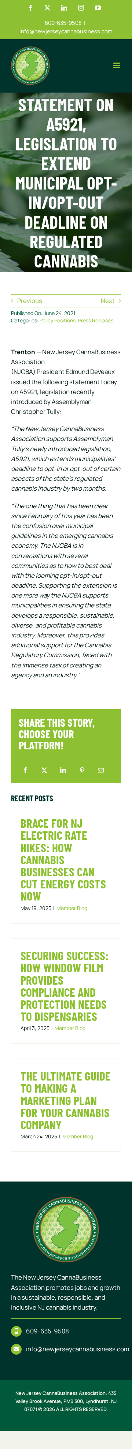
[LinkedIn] (63, 770)
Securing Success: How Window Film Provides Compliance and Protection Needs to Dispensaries (65, 985)
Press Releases (95, 320)
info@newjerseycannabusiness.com (66, 31)
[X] (44, 770)
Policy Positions (58, 320)
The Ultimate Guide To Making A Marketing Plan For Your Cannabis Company (66, 1100)
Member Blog (71, 908)
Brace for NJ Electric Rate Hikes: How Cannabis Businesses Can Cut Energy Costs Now (63, 859)
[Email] (100, 770)
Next (108, 300)
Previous (29, 300)
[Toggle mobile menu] (117, 65)
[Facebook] (25, 770)
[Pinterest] (82, 770)
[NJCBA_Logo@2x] (66, 1200)
